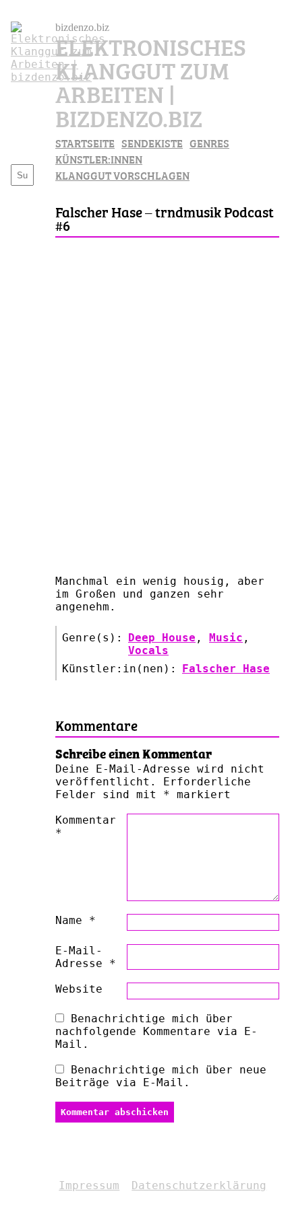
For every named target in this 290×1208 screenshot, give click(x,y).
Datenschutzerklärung (199, 1185)
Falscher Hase (226, 668)
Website (79, 989)
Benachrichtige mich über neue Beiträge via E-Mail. (160, 1076)
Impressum (89, 1185)
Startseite (85, 143)
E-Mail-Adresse (85, 957)
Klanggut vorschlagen (122, 175)
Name (75, 920)
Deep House (162, 637)
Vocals (148, 650)
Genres (209, 143)
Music (226, 637)
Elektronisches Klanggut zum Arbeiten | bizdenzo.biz (150, 81)
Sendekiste (152, 143)
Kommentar (85, 826)
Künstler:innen (98, 159)
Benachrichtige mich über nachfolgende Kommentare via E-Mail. (156, 1031)
